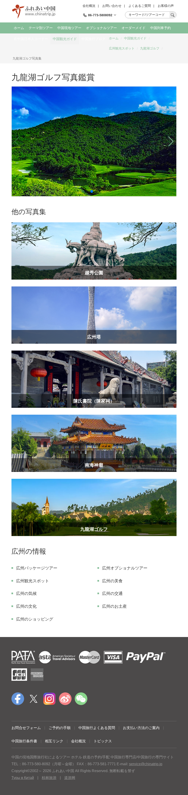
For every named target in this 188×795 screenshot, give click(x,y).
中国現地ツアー (69, 28)
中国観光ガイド (65, 39)
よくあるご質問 (139, 6)
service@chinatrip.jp (145, 764)
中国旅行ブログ (93, 39)
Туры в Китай (22, 778)
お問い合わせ (112, 6)
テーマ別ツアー (41, 28)
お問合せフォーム (26, 728)
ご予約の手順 (60, 728)
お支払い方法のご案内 (141, 728)
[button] (91, 191)
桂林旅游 (49, 778)
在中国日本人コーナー (31, 39)
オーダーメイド (134, 28)
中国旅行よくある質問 (96, 728)
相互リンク (54, 741)
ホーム (19, 28)
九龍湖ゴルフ (149, 48)
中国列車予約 (160, 28)
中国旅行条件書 (24, 741)
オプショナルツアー (101, 28)
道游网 (69, 778)
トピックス (103, 741)
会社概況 (89, 6)
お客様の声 (166, 6)
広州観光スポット (122, 48)
